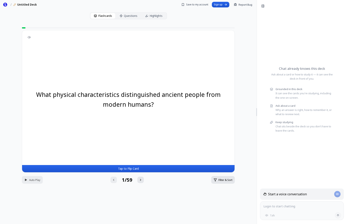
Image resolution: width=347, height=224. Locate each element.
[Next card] (140, 180)
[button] (128, 101)
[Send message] (338, 215)
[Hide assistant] (262, 6)
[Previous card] (113, 180)
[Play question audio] (29, 37)
